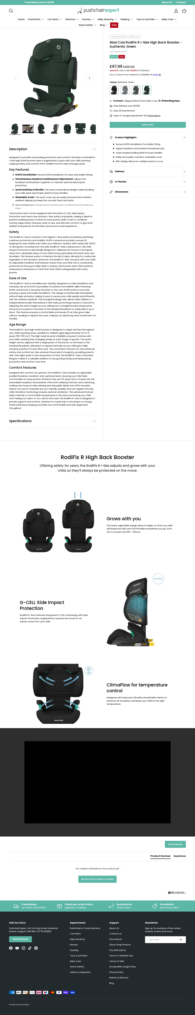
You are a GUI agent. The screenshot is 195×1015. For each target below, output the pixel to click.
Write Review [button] (175, 844)
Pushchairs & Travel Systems (85, 928)
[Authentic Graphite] (135, 90)
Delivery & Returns (118, 977)
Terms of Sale (116, 961)
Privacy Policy (116, 972)
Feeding (124, 19)
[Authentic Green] (146, 90)
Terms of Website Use (121, 955)
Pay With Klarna (117, 950)
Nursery (86, 19)
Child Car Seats (118, 36)
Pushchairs (34, 19)
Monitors (70, 19)
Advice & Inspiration (80, 972)
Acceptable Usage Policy (122, 966)
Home (21, 19)
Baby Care (167, 19)
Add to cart (148, 124)
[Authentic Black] (114, 90)
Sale (114, 25)
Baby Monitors (77, 939)
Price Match (154, 115)
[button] (184, 11)
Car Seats (53, 19)
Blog (102, 25)
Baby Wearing (105, 19)
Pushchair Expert (22, 1004)
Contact (181, 2)
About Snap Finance (120, 944)
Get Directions (20, 939)
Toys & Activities (145, 19)
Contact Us (115, 933)
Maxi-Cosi (134, 36)
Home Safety (86, 25)
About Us (167, 2)
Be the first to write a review (97, 879)
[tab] (160, 857)
